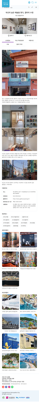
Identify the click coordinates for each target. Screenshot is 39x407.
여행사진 (31, 40)
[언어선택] (29, 2)
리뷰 (8, 44)
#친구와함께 (24, 223)
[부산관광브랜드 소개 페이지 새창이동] (27, 397)
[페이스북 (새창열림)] (6, 387)
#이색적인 (23, 226)
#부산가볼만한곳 (15, 217)
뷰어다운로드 (24, 384)
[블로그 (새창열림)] (12, 387)
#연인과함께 (15, 223)
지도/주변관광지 (19, 40)
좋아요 (29, 35)
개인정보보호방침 (6, 384)
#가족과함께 (6, 223)
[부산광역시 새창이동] (10, 397)
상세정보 (7, 40)
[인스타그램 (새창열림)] (9, 387)
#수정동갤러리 (15, 220)
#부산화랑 (32, 223)
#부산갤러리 (6, 220)
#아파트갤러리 (6, 226)
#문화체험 (15, 226)
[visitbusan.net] (6, 3)
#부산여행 (5, 217)
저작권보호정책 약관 (15, 384)
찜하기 (12, 35)
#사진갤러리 (25, 220)
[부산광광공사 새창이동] (20, 397)
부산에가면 (6, 7)
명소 (12, 7)
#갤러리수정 (25, 217)
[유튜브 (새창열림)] (3, 387)
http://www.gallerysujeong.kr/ (21, 199)
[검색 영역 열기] (32, 3)
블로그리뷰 (19, 44)
